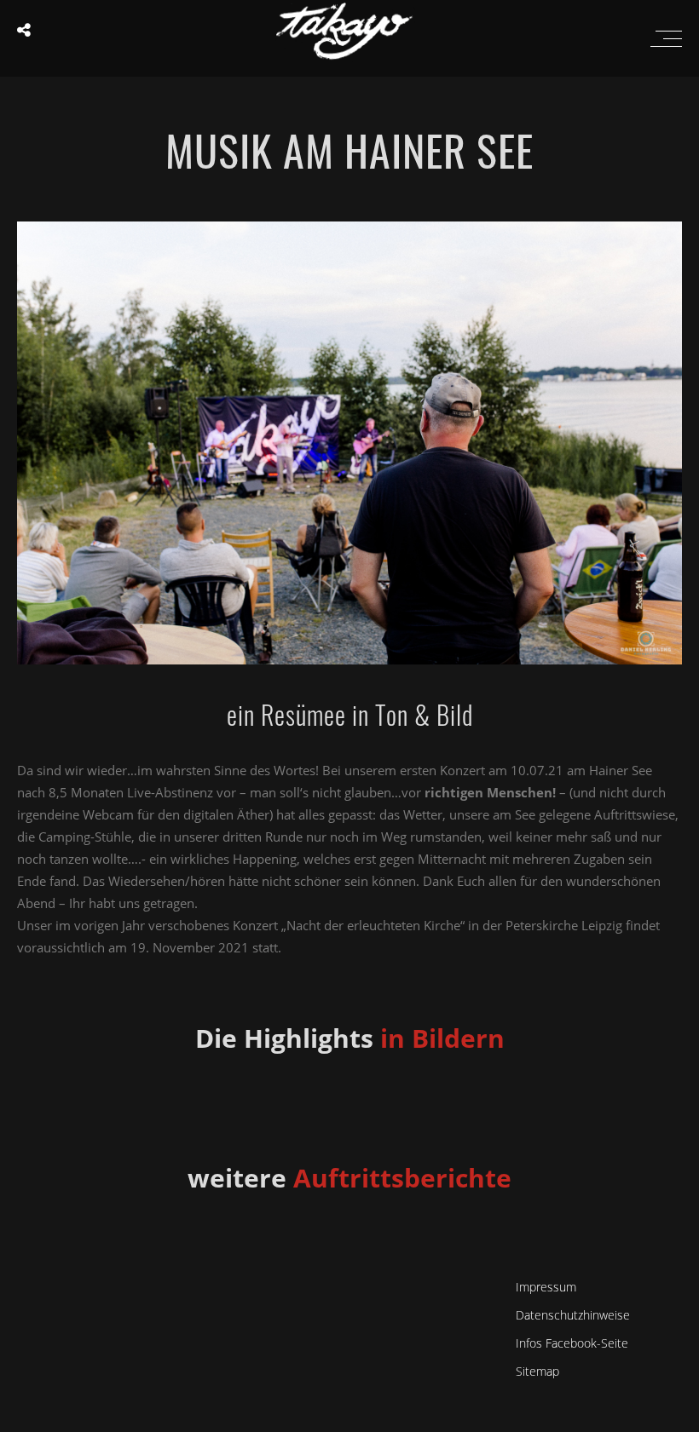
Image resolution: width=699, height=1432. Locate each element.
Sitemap (537, 1371)
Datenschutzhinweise (573, 1315)
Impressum (546, 1287)
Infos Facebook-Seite (572, 1343)
